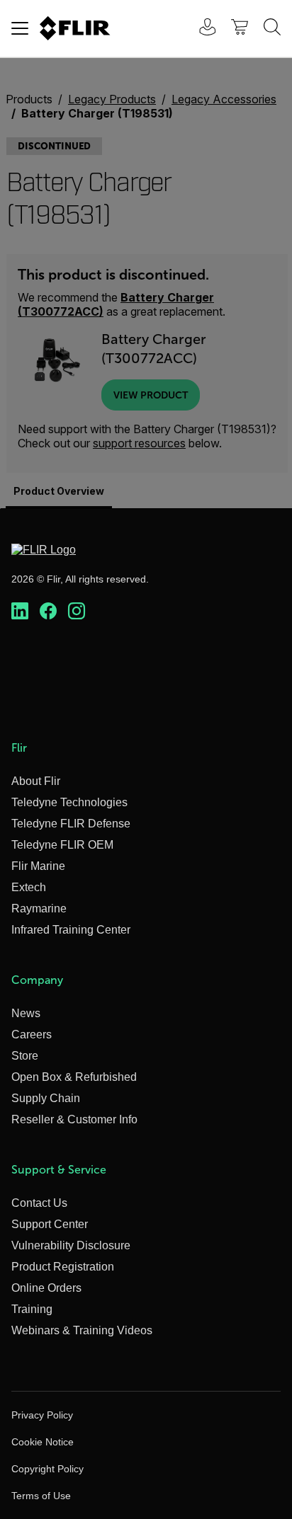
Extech (28, 887)
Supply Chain (45, 1098)
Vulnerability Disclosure (70, 1245)
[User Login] (200, 29)
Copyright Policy (47, 1468)
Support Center (49, 1224)
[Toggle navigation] (19, 28)
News (25, 1013)
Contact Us (39, 1203)
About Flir (35, 781)
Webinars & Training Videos (81, 1330)
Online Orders (46, 1288)
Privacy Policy (42, 1415)
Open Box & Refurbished (74, 1077)
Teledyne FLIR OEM (62, 845)
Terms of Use (41, 1495)
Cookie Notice (42, 1442)
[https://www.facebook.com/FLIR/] (48, 611)
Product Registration (62, 1267)
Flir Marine (38, 866)
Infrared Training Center (70, 930)
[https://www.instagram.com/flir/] (76, 611)
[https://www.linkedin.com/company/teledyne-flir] (19, 611)
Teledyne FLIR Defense (70, 824)
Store (24, 1056)
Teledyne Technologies (69, 802)
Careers (31, 1034)
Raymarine (39, 908)
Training (31, 1309)
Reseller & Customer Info (74, 1119)
